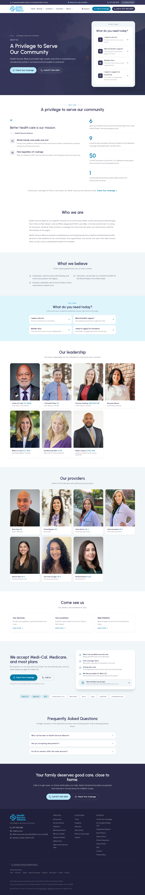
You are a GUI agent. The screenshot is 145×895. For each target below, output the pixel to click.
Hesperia (78, 823)
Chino (77, 819)
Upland (77, 837)
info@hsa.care (18, 831)
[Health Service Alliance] (17, 9)
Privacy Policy (101, 855)
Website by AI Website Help (63, 888)
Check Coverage (102, 9)
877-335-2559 (114, 2)
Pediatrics (56, 827)
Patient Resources (102, 840)
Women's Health (59, 834)
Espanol (86, 9)
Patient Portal (129, 2)
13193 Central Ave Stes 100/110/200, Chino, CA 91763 (30, 834)
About (68, 9)
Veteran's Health (59, 837)
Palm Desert (79, 830)
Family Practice (58, 823)
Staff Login (51, 888)
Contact (99, 851)
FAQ (97, 847)
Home (33, 9)
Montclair (78, 827)
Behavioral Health (59, 830)
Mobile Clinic (57, 841)
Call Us (124, 9)
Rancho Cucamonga (82, 834)
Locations (49, 9)
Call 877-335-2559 (51, 70)
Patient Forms (101, 837)
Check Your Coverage (25, 70)
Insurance (59, 9)
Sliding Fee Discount (103, 829)
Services (39, 9)
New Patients (101, 833)
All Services (57, 819)
